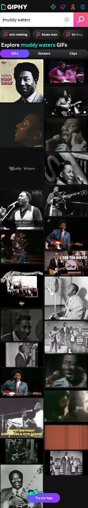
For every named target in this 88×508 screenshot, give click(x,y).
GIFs (14, 53)
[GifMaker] (53, 7)
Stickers (44, 53)
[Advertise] (63, 7)
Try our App (44, 498)
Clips (73, 53)
